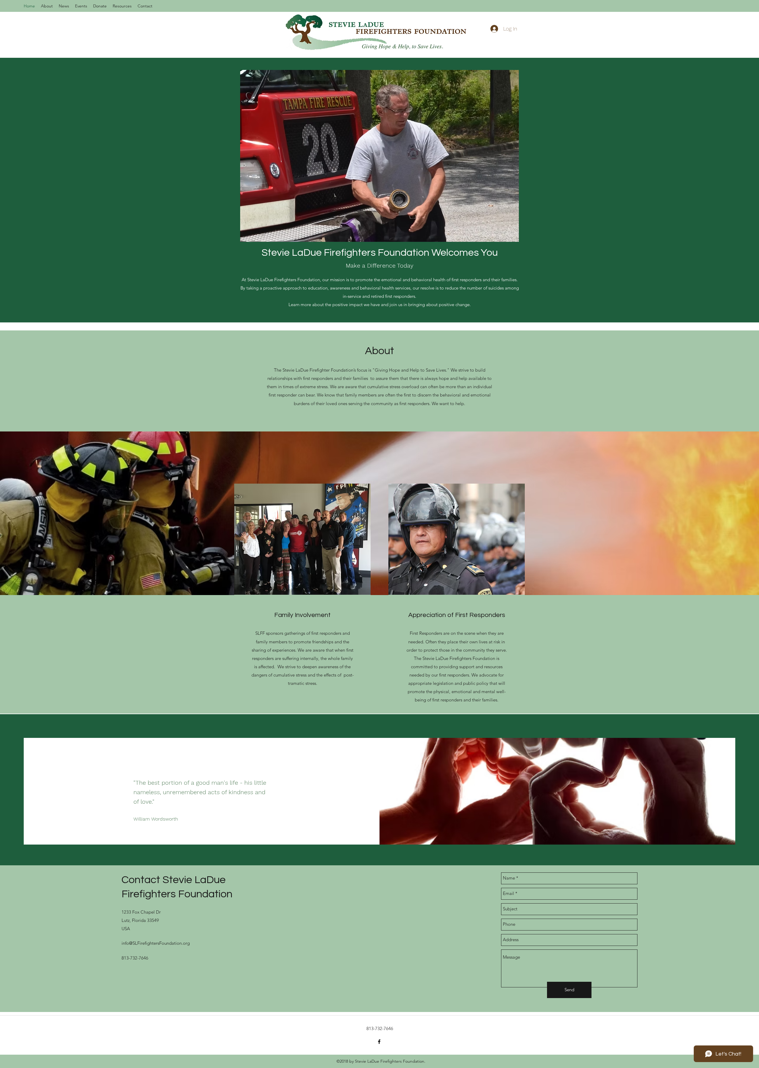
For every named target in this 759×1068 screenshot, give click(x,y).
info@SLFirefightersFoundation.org (156, 943)
